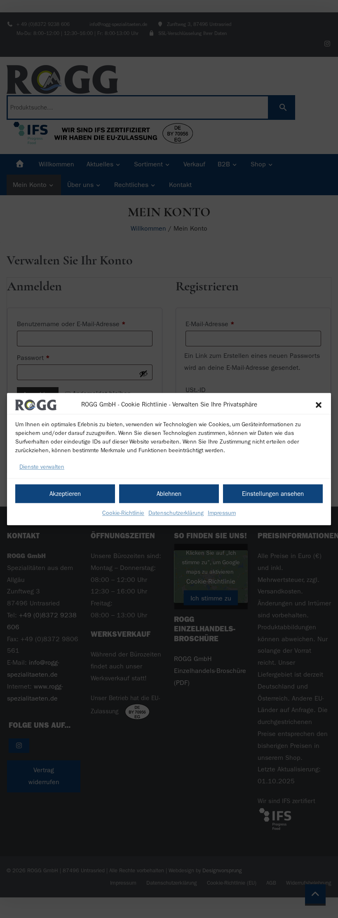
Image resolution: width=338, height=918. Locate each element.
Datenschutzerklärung (176, 512)
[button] (319, 405)
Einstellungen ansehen (273, 494)
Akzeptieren (65, 494)
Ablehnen (169, 494)
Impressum (222, 512)
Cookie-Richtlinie (123, 512)
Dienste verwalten (41, 467)
